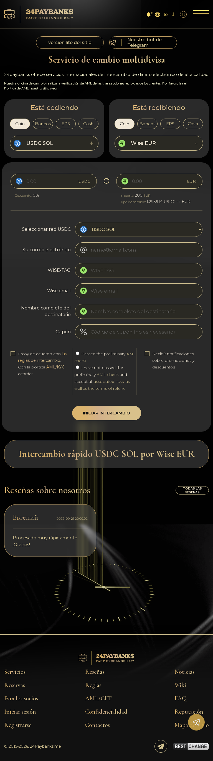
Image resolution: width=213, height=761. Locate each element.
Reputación (188, 711)
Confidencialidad (106, 711)
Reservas (14, 685)
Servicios (15, 671)
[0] (148, 15)
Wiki (180, 685)
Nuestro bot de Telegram (144, 42)
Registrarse (17, 725)
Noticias (184, 671)
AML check (108, 374)
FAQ (180, 698)
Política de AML (16, 88)
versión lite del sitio (70, 42)
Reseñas (94, 671)
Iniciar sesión (20, 711)
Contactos (97, 725)
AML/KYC (55, 367)
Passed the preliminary (105, 357)
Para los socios (21, 698)
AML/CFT (98, 698)
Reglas (93, 685)
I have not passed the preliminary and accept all (102, 378)
